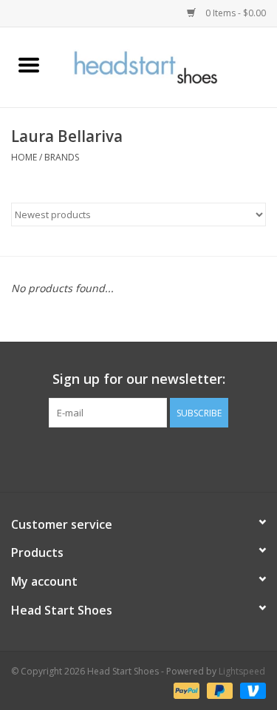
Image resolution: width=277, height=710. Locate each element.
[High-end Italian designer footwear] (167, 66)
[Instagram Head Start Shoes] (152, 458)
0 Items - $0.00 (234, 13)
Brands (61, 157)
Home (24, 157)
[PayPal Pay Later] (218, 689)
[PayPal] (185, 689)
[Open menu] (29, 64)
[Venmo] (250, 689)
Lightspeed (242, 671)
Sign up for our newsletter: (138, 379)
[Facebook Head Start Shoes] (125, 458)
